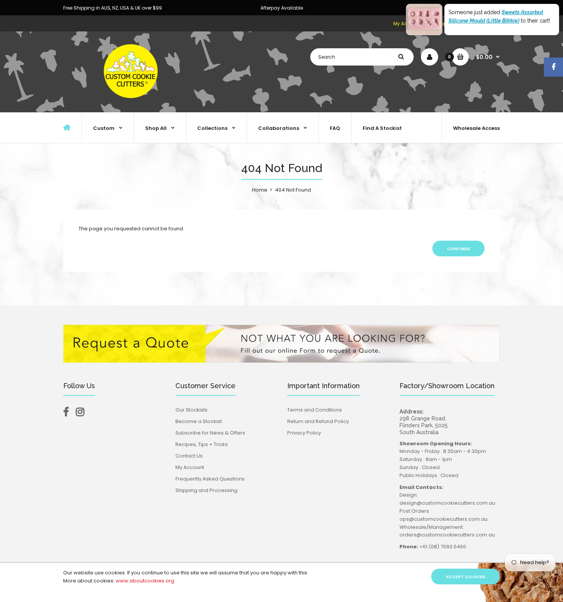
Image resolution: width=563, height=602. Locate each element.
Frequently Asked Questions (210, 478)
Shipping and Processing (206, 490)
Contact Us (189, 455)
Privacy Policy (304, 432)
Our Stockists (191, 409)
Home (259, 190)
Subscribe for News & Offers (210, 432)
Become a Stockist (198, 421)
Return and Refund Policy (318, 421)
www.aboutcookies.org (145, 580)
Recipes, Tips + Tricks (201, 444)
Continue (458, 249)
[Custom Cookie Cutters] (132, 104)
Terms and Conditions (314, 409)
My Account (189, 467)
